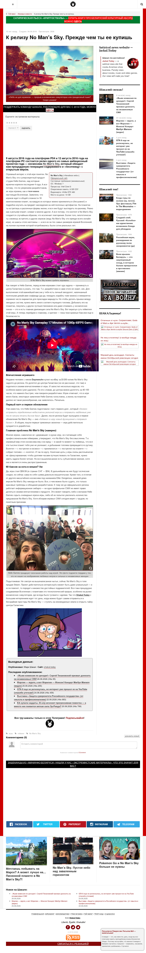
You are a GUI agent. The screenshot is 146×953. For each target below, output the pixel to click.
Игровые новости (25, 14)
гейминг (21, 733)
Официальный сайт (59, 178)
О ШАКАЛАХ (110, 914)
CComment (82, 752)
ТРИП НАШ (98, 914)
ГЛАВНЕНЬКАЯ (37, 914)
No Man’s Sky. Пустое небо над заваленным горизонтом (71, 871)
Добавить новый (132, 736)
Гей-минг (12, 14)
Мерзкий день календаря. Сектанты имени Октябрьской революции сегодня (119, 356)
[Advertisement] (56, 143)
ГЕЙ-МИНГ (88, 914)
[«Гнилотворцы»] (120, 290)
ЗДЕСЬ (78, 21)
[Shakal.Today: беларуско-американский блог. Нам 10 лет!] (73, 4)
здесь (50, 110)
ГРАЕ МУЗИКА (76, 914)
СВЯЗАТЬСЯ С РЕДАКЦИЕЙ (73, 943)
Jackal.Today (108, 60)
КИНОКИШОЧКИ (62, 914)
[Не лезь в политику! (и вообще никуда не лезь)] (119, 345)
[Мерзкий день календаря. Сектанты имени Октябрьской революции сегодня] (119, 362)
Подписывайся (75, 717)
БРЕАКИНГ (49, 914)
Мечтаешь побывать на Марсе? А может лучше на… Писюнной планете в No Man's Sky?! (26, 873)
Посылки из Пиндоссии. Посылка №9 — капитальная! (119, 932)
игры (10, 733)
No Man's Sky (51, 164)
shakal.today (50, 666)
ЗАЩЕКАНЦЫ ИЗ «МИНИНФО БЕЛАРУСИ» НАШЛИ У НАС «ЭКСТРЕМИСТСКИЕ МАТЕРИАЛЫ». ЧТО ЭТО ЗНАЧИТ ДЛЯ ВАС (73, 764)
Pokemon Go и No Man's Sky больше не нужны (119, 865)
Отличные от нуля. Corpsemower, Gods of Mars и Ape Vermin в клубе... (119, 322)
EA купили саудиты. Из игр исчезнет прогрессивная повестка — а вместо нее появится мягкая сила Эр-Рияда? (50, 704)
